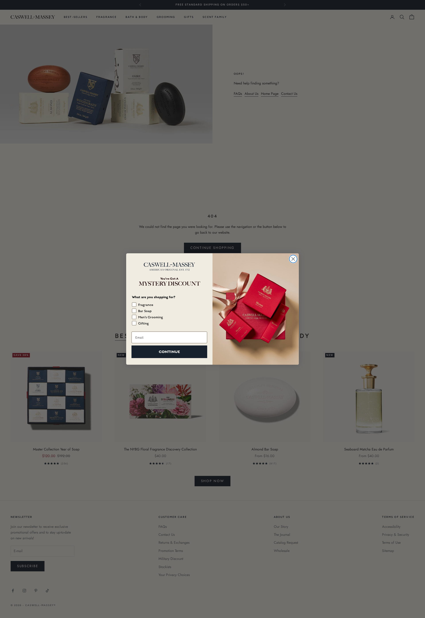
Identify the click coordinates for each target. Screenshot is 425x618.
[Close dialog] (293, 259)
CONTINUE (169, 351)
